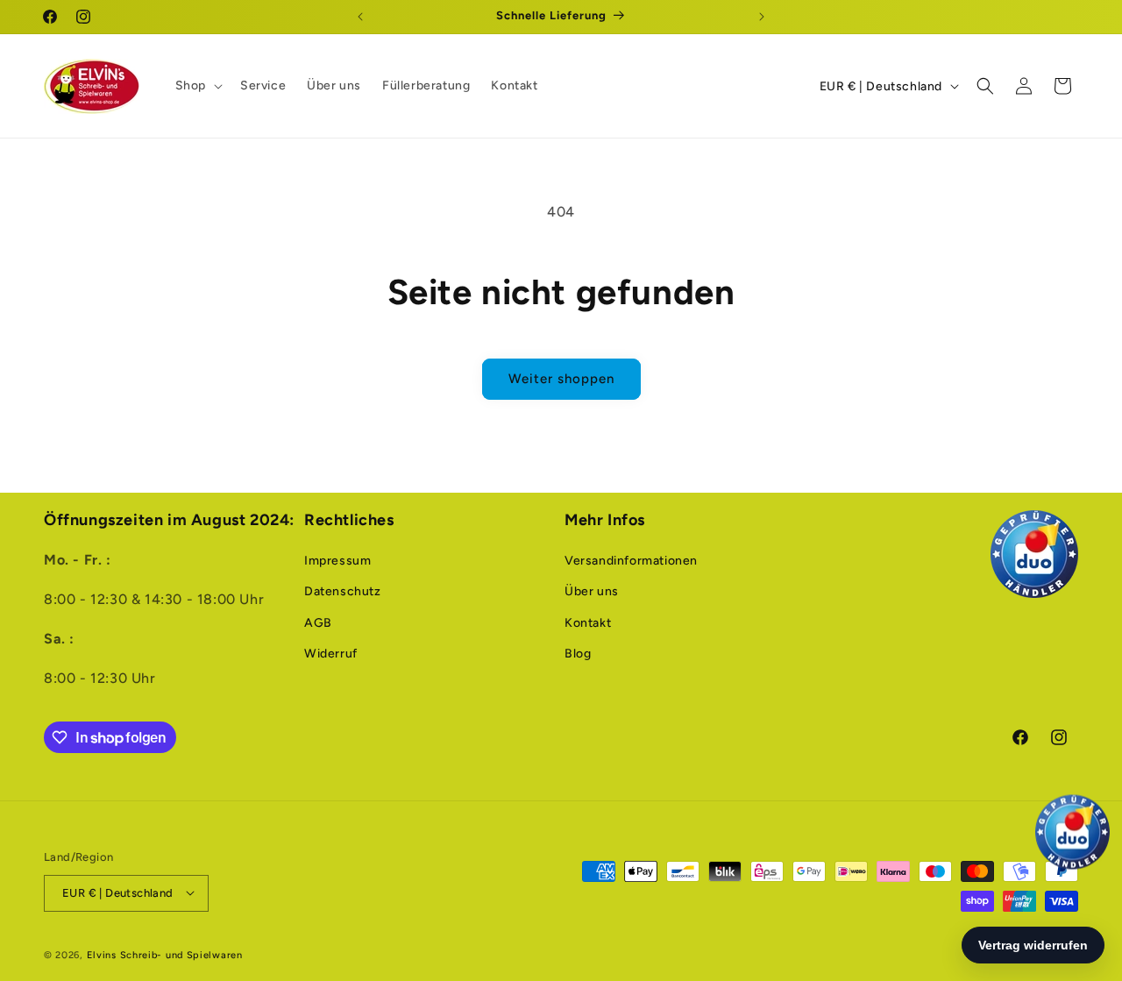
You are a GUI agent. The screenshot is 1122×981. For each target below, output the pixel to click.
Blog (578, 653)
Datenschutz (342, 592)
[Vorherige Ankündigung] (360, 16)
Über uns (592, 592)
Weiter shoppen (561, 379)
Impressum (337, 561)
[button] (197, 86)
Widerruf (331, 653)
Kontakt (588, 622)
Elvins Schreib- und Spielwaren (165, 954)
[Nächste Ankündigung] (761, 16)
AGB (318, 622)
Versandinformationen (631, 561)
